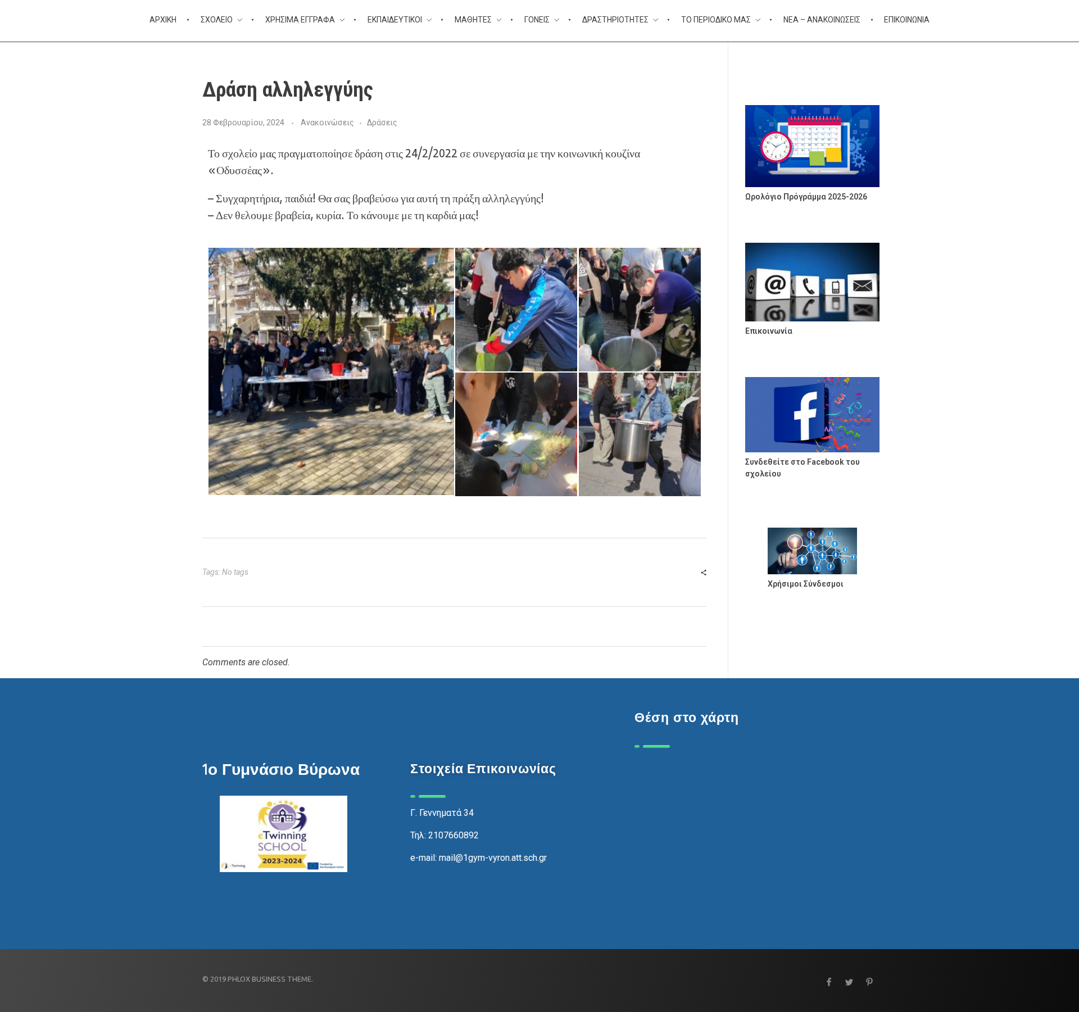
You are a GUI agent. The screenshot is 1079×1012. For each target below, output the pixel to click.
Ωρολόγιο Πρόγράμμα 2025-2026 (806, 196)
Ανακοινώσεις (327, 122)
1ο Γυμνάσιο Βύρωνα (281, 769)
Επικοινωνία (768, 330)
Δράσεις (382, 122)
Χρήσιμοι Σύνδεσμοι (806, 583)
